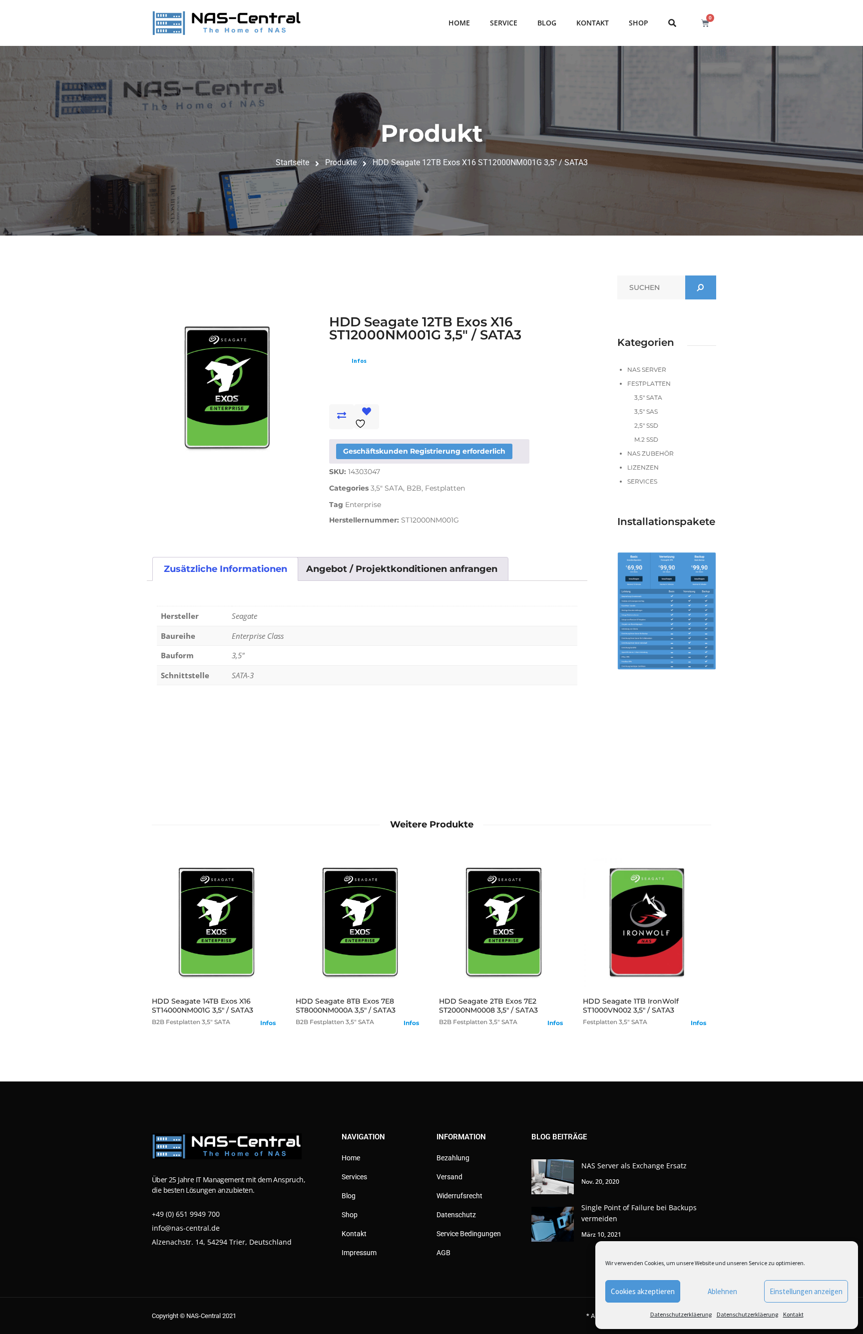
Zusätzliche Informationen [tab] (225, 568)
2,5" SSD (646, 425)
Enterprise (363, 504)
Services (642, 481)
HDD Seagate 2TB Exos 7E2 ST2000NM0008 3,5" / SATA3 (488, 1006)
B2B (414, 488)
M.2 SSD (646, 439)
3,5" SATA (387, 488)
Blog (546, 22)
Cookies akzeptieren (643, 1291)
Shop (638, 22)
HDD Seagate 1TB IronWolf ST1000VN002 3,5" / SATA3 (631, 1006)
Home (459, 22)
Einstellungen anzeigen (806, 1291)
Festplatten (445, 488)
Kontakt (793, 1314)
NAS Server (646, 369)
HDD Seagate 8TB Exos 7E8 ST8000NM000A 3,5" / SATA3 (346, 1006)
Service (503, 22)
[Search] (700, 287)
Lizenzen (643, 467)
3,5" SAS (646, 411)
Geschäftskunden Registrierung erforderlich (424, 451)
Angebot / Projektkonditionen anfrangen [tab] (401, 568)
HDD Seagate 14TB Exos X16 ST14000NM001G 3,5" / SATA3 (202, 1006)
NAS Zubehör (650, 453)
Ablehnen (722, 1291)
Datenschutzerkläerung (681, 1314)
